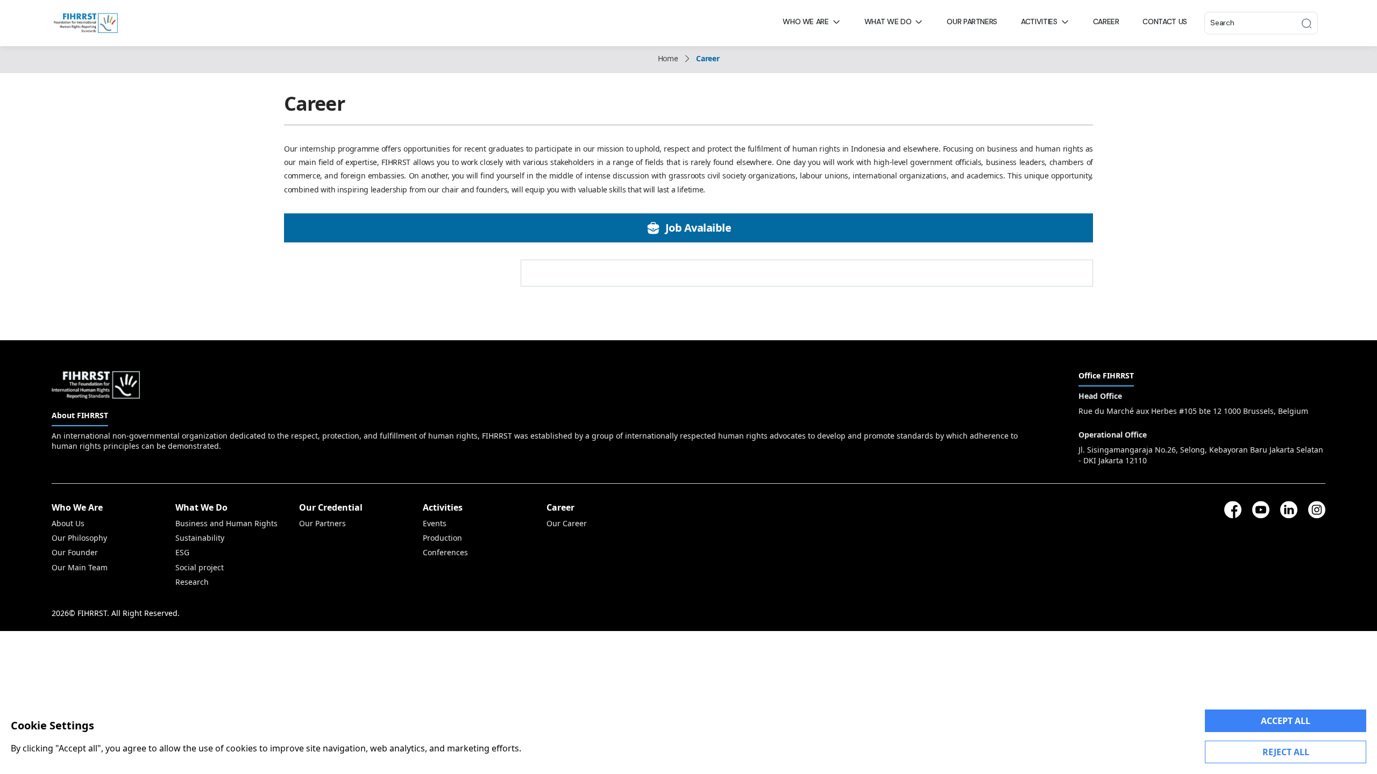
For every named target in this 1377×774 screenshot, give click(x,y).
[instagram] (1316, 509)
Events (434, 523)
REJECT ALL (1285, 752)
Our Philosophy (79, 538)
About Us (68, 523)
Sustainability (199, 538)
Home (668, 58)
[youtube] (1260, 509)
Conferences (445, 552)
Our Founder (75, 552)
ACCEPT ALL (1285, 721)
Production (442, 538)
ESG (182, 552)
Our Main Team (80, 567)
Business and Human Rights (226, 523)
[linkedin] (1288, 509)
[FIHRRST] (86, 23)
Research (192, 582)
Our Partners (322, 523)
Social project (199, 567)
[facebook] (1232, 509)
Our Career (566, 523)
